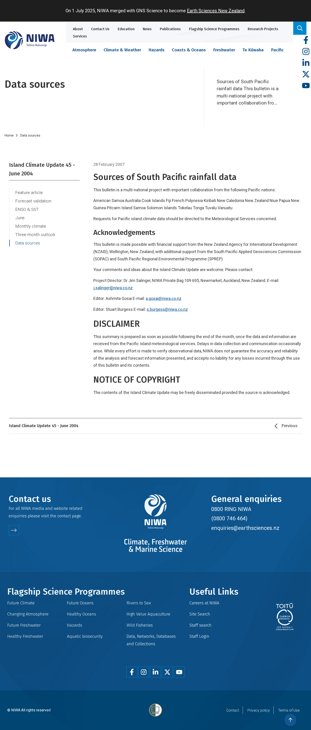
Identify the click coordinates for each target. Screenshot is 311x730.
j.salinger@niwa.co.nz (113, 287)
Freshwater (224, 49)
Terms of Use (289, 710)
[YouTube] (306, 86)
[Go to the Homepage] (30, 40)
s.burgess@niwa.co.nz (167, 309)
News (147, 29)
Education (126, 29)
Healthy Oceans (81, 614)
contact (64, 515)
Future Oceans (80, 602)
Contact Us (100, 29)
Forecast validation (33, 201)
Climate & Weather (122, 49)
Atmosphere (84, 49)
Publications (170, 29)
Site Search (199, 614)
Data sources (27, 243)
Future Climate (21, 602)
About (78, 29)
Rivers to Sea (139, 602)
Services (80, 36)
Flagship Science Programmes (214, 29)
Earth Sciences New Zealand (216, 10)
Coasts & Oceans (189, 49)
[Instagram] (306, 52)
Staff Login (199, 636)
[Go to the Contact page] (14, 530)
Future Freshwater (24, 625)
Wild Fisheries (140, 625)
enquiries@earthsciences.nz (245, 528)
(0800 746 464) (229, 518)
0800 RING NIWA (231, 509)
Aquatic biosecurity (85, 636)
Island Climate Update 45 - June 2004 (42, 169)
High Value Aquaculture (148, 614)
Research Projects (263, 29)
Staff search (200, 625)
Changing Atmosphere (27, 614)
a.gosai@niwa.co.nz (163, 298)
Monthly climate (30, 226)
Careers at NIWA (204, 602)
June (20, 217)
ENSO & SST (27, 209)
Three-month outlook (35, 234)
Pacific (277, 49)
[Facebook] (306, 40)
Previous (289, 425)
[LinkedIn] (306, 63)
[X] (306, 74)
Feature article (29, 192)
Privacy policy (258, 710)
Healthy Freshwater (25, 636)
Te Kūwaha (253, 49)
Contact (232, 710)
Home (9, 135)
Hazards (156, 49)
